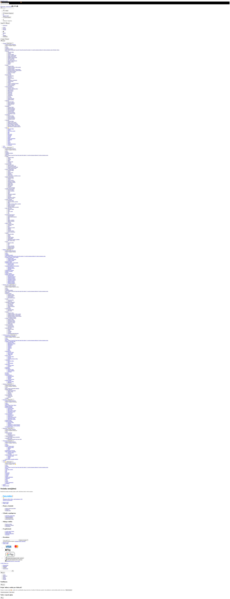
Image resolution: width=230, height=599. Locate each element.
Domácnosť (7, 114)
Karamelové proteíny (12, 278)
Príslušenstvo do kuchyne (12, 123)
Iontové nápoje (10, 296)
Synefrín (9, 332)
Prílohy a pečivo (11, 61)
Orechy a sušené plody (12, 55)
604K (15, 558)
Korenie (9, 196)
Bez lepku (24, 49)
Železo (9, 350)
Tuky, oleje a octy (11, 59)
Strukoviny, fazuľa (11, 227)
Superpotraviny (10, 89)
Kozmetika (7, 106)
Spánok (9, 137)
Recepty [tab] (4, 578)
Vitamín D (10, 348)
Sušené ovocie (10, 172)
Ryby (9, 218)
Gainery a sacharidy (11, 84)
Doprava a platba (8, 524)
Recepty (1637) (6, 502)
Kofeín (9, 307)
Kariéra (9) (7, 509)
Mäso (9, 217)
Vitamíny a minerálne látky (13, 88)
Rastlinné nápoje (11, 248)
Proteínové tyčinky (11, 320)
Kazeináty (10, 269)
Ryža (9, 226)
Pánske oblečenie (11, 103)
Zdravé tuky (10, 93)
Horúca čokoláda (11, 245)
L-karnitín (9, 331)
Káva (9, 243)
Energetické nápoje (11, 297)
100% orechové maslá (12, 166)
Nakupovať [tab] (5, 576)
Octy (9, 213)
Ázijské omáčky (11, 237)
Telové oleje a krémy (12, 419)
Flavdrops (9, 195)
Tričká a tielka (10, 391)
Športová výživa (8, 74)
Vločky (9, 158)
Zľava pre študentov (9, 516)
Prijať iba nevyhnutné (4, 592)
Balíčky (4, 484)
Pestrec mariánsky (11, 370)
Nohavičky (10, 393)
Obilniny (9, 228)
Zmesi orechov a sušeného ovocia (14, 175)
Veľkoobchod (7, 526)
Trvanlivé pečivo (11, 230)
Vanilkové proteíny (11, 277)
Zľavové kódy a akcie (9, 519)
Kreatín (9, 79)
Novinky (7, 47)
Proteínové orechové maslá (13, 167)
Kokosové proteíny (11, 283)
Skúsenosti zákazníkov (9, 533)
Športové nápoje (11, 78)
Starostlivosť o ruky (11, 418)
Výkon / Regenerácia (12, 143)
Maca (9, 362)
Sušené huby (10, 174)
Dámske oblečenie (11, 102)
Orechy (9, 171)
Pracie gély (10, 433)
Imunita (9, 129)
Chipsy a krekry (11, 180)
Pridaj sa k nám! (6, 485)
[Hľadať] (1, 8)
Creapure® (10, 301)
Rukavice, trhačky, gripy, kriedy (14, 125)
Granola (9, 159)
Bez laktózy (28, 49)
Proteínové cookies (11, 322)
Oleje (9, 210)
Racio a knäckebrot (11, 231)
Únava (9, 141)
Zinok (9, 349)
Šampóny (9, 423)
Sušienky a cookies (11, 181)
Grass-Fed (17, 49)
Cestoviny (10, 225)
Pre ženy (9, 96)
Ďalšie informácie (69, 590)
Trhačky (9, 457)
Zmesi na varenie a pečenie (13, 201)
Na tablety (10, 453)
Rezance (9, 229)
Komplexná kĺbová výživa (13, 358)
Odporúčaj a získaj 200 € (10, 515)
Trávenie (9, 136)
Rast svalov (10, 134)
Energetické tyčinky (11, 321)
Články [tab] (4, 577)
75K (14, 559)
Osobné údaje (5, 568)
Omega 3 (9, 366)
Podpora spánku (11, 99)
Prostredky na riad (11, 119)
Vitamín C (10, 346)
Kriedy (9, 458)
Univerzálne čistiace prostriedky (14, 437)
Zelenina (9, 222)
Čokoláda (9, 186)
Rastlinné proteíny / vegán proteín (14, 315)
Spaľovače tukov (11, 85)
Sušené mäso (10, 183)
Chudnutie (10, 135)
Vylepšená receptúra (9, 48)
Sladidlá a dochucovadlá (12, 57)
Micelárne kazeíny (11, 268)
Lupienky (9, 162)
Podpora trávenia (11, 98)
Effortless (54, 49)
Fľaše (9, 449)
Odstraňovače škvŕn (11, 434)
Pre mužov (10, 97)
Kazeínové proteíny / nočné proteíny (14, 70)
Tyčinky (9, 179)
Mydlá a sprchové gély (12, 417)
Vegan (21, 49)
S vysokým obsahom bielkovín (37, 49)
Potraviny (7, 51)
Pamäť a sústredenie (11, 138)
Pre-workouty (10, 304)
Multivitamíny (10, 344)
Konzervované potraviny (12, 60)
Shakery (9, 448)
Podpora (10, 508)
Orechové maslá (11, 54)
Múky (9, 202)
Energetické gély (11, 326)
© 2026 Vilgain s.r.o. (4, 563)
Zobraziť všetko (11, 52)
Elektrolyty (10, 76)
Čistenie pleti (10, 412)
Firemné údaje (5, 565)
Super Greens (10, 353)
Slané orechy (10, 185)
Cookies (4, 567)
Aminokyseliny (10, 81)
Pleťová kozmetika (11, 109)
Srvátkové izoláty (11, 260)
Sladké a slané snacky (12, 56)
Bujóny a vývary (11, 198)
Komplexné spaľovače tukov (13, 333)
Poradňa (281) (8, 510)
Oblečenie (7, 100)
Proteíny (6, 65)
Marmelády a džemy (11, 197)
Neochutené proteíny (12, 276)
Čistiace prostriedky (11, 117)
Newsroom (7, 534)
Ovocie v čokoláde (11, 187)
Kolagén (9, 73)
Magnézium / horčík (11, 343)
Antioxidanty (10, 95)
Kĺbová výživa (10, 90)
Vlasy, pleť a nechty (11, 130)
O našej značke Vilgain (9, 531)
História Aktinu (8, 532)
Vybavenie (7, 120)
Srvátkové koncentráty (12, 259)
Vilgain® (5, 43)
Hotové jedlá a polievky (12, 216)
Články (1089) (5, 503)
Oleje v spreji (10, 211)
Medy (9, 193)
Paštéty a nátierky (11, 220)
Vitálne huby (10, 354)
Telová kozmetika (11, 110)
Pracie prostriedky (11, 116)
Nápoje (9, 63)
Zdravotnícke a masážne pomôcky (14, 126)
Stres (9, 132)
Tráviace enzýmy (11, 379)
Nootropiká (10, 94)
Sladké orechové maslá (12, 168)
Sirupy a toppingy (11, 190)
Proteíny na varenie (11, 72)
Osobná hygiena (11, 111)
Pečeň (9, 140)
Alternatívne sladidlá (11, 194)
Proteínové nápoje (11, 68)
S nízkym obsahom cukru (48, 49)
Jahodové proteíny (11, 281)
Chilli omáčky (10, 238)
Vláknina (9, 378)
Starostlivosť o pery (11, 411)
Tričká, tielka (10, 396)
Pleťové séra (10, 409)
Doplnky (9, 105)
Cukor (9, 191)
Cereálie (9, 53)
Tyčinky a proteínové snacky (13, 83)
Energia (9, 142)
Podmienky (5, 566)
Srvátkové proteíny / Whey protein (14, 67)
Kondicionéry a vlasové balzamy (14, 424)
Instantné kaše (10, 161)
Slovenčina (5, 36)
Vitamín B (10, 345)
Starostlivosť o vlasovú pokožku (14, 425)
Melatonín (10, 382)
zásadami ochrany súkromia (20, 541)
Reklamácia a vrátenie (9, 525)
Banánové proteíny (11, 282)
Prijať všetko (12, 592)
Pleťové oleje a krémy (12, 410)
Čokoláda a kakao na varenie (13, 207)
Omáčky (9, 62)
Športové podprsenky (12, 390)
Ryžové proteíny (11, 264)
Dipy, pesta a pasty (11, 240)
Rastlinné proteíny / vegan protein (14, 69)
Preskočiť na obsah (4, 0)
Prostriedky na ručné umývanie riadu (15, 439)
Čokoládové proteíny (12, 279)
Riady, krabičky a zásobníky (13, 124)
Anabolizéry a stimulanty (12, 80)
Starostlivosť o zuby (11, 113)
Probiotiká (10, 377)
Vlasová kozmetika (11, 112)
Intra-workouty (10, 305)
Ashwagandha (10, 363)
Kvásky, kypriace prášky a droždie (14, 203)
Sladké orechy (10, 184)
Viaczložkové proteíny (12, 71)
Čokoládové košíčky (11, 182)
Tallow (58, 49)
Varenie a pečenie (11, 58)
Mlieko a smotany (11, 206)
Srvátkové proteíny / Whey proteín (14, 313)
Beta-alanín (10, 310)
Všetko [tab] (4, 574)
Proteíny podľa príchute (9, 274)
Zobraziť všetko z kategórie (10, 44)
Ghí (8, 212)
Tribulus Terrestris (11, 306)
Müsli (9, 160)
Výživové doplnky (8, 86)
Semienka (9, 173)
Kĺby (9, 133)
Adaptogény (10, 92)
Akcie (4, 146)
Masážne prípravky (11, 108)
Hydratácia (10, 145)
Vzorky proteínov (8, 273)
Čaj (8, 244)
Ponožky (9, 392)
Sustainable (13, 49)
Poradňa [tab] (4, 579)
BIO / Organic (8, 49)
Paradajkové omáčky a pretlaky (14, 239)
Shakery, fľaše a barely (12, 122)
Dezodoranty (10, 416)
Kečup (9, 235)
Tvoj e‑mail (5, 540)
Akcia (6, 46)
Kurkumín (10, 371)
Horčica (9, 236)
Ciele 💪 (7, 127)
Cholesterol (10, 139)
